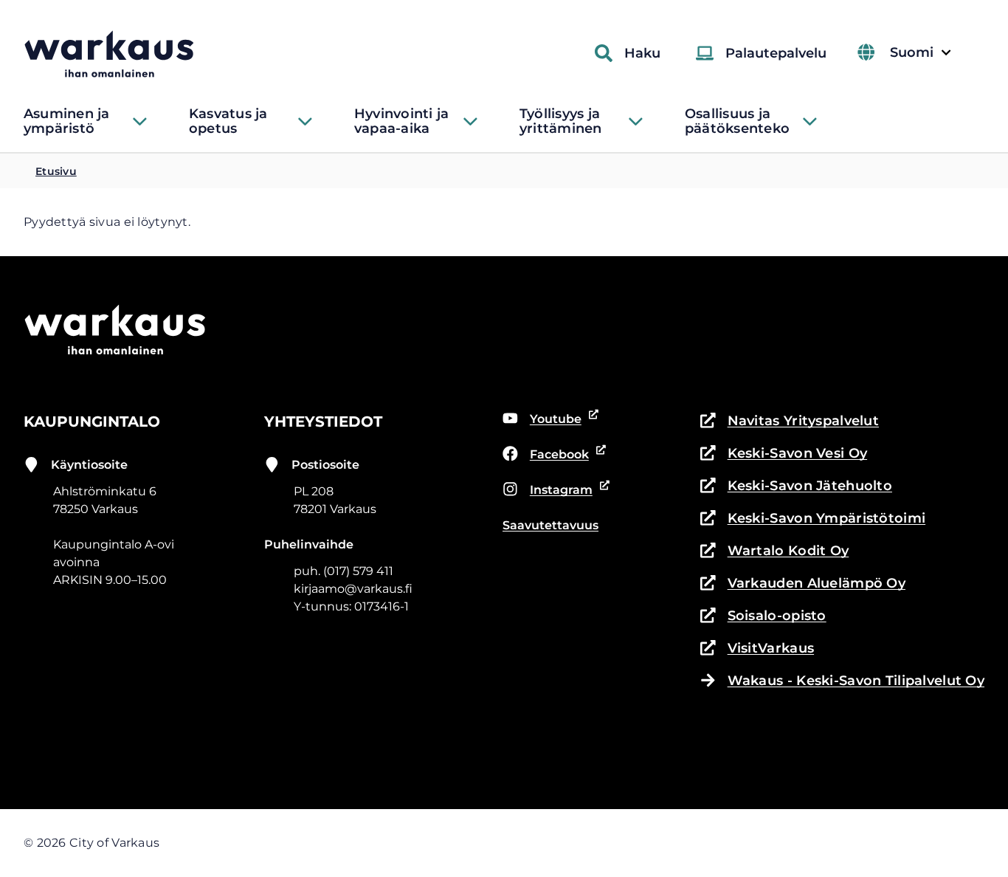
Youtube (551, 420)
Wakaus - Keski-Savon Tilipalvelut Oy (856, 681)
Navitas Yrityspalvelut (789, 422)
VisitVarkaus (757, 649)
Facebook (552, 455)
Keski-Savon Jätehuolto (796, 487)
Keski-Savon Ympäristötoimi (812, 519)
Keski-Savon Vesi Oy (783, 454)
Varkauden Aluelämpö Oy (802, 584)
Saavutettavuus (550, 525)
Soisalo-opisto (763, 617)
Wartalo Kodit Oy (774, 552)
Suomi (920, 52)
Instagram (552, 491)
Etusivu (56, 171)
